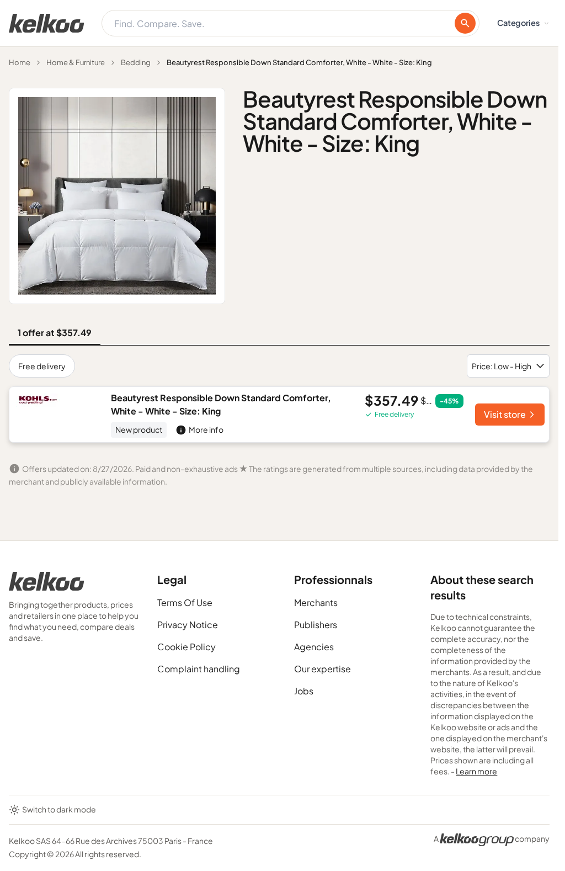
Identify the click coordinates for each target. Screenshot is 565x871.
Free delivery (42, 366)
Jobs (303, 691)
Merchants (316, 602)
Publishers (315, 624)
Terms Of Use (184, 602)
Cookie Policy (186, 646)
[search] (465, 23)
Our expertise (322, 669)
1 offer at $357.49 (55, 332)
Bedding (136, 62)
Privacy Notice (187, 624)
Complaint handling (198, 669)
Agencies (314, 646)
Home (19, 62)
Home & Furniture (75, 62)
